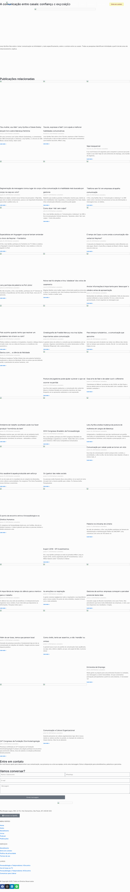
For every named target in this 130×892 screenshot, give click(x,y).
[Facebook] (2, 886)
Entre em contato (116, 4)
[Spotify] (16, 886)
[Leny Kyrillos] (8, 4)
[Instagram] (7, 886)
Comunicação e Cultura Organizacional (59, 730)
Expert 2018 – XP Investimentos (56, 549)
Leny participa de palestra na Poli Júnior (16, 285)
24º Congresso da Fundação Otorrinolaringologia (20, 741)
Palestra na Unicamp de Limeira (99, 524)
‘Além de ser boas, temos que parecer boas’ (17, 637)
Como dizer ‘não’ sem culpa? (54, 208)
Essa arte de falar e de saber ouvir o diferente (105, 379)
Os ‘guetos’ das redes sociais (54, 473)
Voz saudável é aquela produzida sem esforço (18, 473)
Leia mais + (3, 144)
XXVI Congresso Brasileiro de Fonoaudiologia (61, 431)
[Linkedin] (12, 886)
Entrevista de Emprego (96, 667)
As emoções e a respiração (54, 591)
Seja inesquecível (93, 146)
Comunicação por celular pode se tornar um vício (106, 447)
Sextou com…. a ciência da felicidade (15, 353)
